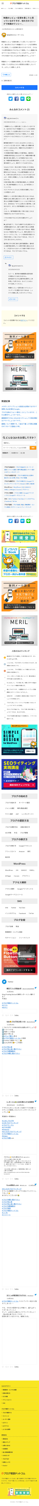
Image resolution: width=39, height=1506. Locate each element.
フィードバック (26, 507)
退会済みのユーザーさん (15, 35)
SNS (10, 499)
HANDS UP (6, 1455)
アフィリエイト (14, 484)
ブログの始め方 (21, 467)
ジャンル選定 (12, 469)
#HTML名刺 (6, 1127)
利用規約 (5, 1449)
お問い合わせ (6, 1445)
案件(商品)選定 (22, 469)
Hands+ (5, 1465)
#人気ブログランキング (10, 1123)
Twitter (14, 499)
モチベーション (16, 507)
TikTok (14, 501)
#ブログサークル (8, 1125)
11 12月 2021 (10, 1024)
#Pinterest (5, 1129)
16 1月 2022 (10, 991)
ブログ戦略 (23, 478)
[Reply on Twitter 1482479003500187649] (3, 1015)
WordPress (17, 487)
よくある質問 (6, 1429)
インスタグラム (30, 499)
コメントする (19, 87)
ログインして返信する (20, 122)
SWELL (6, 489)
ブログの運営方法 (23, 475)
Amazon (22, 484)
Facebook (8, 501)
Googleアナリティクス (25, 889)
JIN (23, 487)
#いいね (5, 1213)
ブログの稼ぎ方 (21, 481)
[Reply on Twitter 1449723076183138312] (3, 1289)
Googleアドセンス (25, 846)
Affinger (12, 489)
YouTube (21, 499)
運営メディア (6, 1442)
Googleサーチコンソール (17, 495)
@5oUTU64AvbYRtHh (28, 988)
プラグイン (25, 489)
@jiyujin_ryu (23, 1185)
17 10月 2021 (32, 1185)
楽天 (28, 484)
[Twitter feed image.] (19, 1011)
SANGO (27, 487)
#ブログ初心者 (7, 1047)
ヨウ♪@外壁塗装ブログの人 (16, 1295)
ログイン (24, 320)
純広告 (32, 484)
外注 (17, 478)
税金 (22, 504)
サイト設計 (31, 469)
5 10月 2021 (10, 1298)
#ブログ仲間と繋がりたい (11, 1053)
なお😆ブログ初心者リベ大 (16, 1021)
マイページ (6, 1416)
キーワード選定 (24, 803)
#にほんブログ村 (8, 1121)
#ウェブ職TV (9, 1036)
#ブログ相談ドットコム (10, 1003)
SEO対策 (12, 478)
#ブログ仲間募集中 (8, 1051)
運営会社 (5, 1439)
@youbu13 (30, 1295)
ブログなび (6, 1459)
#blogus (5, 1136)
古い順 (23, 453)
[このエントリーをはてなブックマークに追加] (22, 100)
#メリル (5, 1005)
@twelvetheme (31, 1021)
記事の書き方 (19, 29)
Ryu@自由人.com (13, 1185)
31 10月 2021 (20, 1105)
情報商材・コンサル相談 (13, 932)
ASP (6, 472)
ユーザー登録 (6, 1419)
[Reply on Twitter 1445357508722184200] (3, 1367)
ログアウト (6, 1426)
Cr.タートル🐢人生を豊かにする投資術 (20, 1102)
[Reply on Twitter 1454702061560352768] (3, 1179)
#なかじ (5, 1007)
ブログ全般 (16, 504)
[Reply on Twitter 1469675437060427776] (3, 1095)
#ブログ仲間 (6, 1138)
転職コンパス (6, 1462)
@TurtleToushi (11, 1105)
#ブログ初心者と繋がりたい (11, 1049)
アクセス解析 (18, 493)
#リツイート (6, 1215)
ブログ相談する (7, 1412)
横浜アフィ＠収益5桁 (14, 988)
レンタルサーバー (14, 472)
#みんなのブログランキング (11, 1131)
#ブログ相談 (6, 1208)
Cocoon (18, 489)
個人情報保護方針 (8, 1452)
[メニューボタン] (3, 3)
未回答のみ (14, 453)
